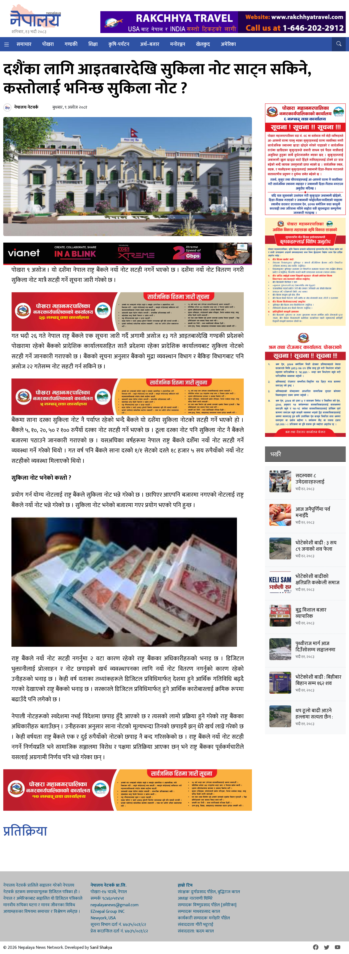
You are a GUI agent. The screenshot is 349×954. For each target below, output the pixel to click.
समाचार (24, 44)
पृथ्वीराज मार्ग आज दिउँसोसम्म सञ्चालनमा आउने (315, 649)
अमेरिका (228, 44)
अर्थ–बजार (149, 44)
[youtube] (337, 948)
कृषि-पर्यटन (119, 44)
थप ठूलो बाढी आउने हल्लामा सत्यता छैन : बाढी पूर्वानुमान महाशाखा (318, 717)
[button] (339, 44)
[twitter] (326, 948)
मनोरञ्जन (177, 44)
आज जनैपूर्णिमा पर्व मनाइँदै (313, 512)
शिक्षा (93, 44)
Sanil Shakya (101, 947)
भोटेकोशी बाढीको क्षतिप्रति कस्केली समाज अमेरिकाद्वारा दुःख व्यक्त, (317, 582)
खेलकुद (203, 44)
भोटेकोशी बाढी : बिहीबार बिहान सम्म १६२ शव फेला (318, 683)
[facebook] (315, 948)
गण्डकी (71, 44)
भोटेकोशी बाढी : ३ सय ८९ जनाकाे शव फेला (316, 546)
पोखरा (48, 44)
